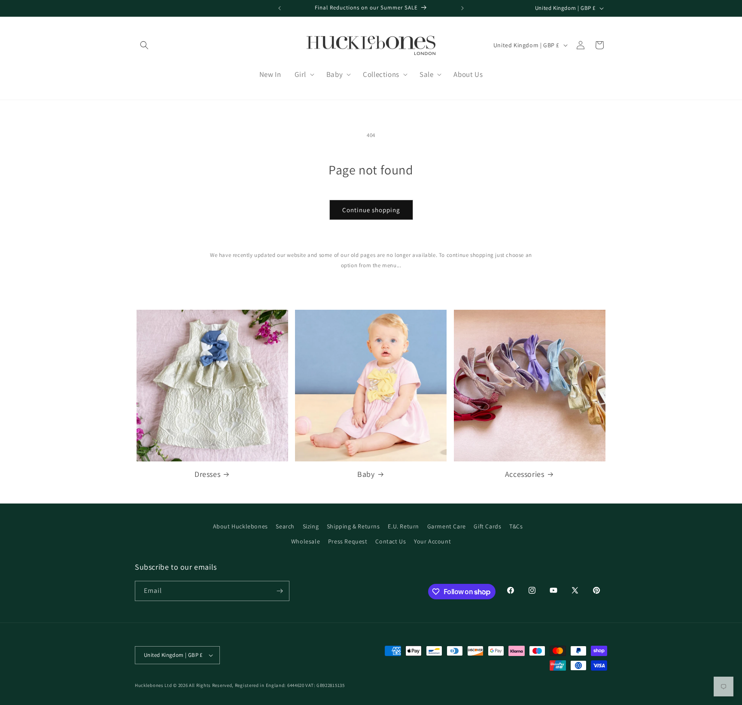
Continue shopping (371, 210)
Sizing (311, 526)
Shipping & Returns (353, 526)
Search (285, 526)
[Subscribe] (279, 591)
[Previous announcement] (279, 8)
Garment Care (446, 526)
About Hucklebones (240, 526)
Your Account (432, 541)
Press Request (348, 541)
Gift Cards (487, 526)
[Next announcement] (462, 8)
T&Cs (516, 526)
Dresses (207, 474)
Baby (365, 474)
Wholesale (305, 541)
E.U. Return (403, 526)
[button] (144, 45)
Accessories (524, 474)
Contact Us (390, 541)
